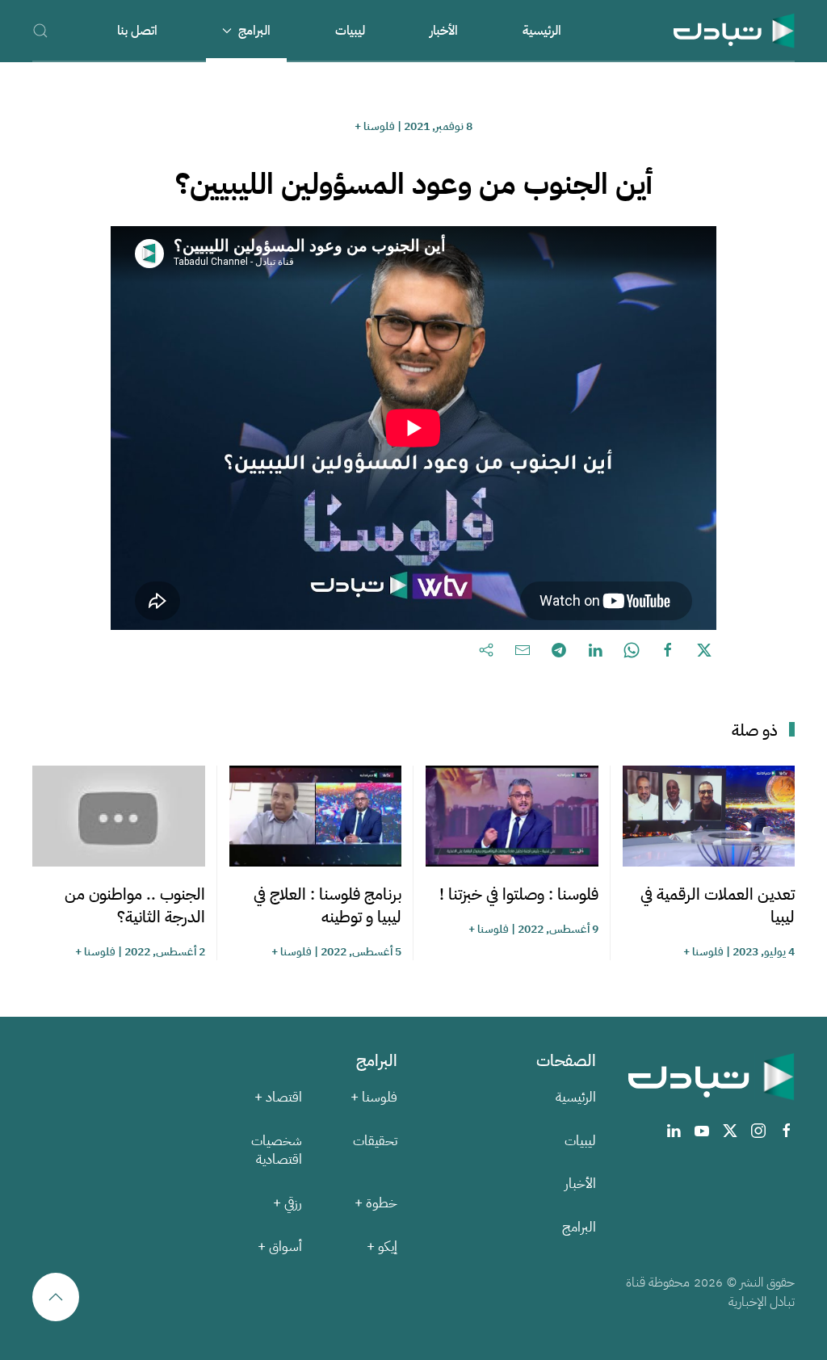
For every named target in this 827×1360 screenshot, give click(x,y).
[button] (40, 30)
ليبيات (350, 30)
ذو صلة (755, 730)
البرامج (579, 1227)
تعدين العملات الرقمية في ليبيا (717, 905)
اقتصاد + (278, 1097)
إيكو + (382, 1246)
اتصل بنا (137, 30)
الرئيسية (542, 30)
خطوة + (376, 1203)
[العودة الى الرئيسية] (734, 30)
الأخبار (444, 30)
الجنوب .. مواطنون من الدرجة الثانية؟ (135, 905)
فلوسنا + (375, 126)
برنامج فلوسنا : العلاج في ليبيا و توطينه (327, 905)
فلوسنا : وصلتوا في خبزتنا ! (518, 894)
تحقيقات (375, 1141)
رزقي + (287, 1203)
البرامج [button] (254, 30)
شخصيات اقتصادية (276, 1150)
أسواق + (280, 1246)
